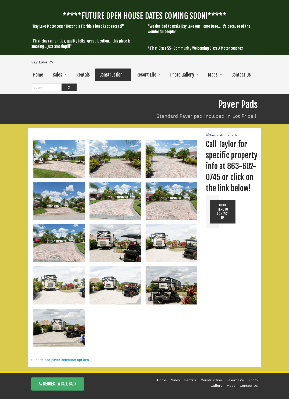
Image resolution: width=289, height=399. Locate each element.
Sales (57, 75)
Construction (110, 75)
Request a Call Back (59, 384)
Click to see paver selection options (60, 360)
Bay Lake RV (42, 62)
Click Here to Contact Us (223, 211)
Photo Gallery (182, 75)
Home (38, 75)
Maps (213, 75)
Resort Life (146, 75)
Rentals (83, 75)
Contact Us (241, 75)
